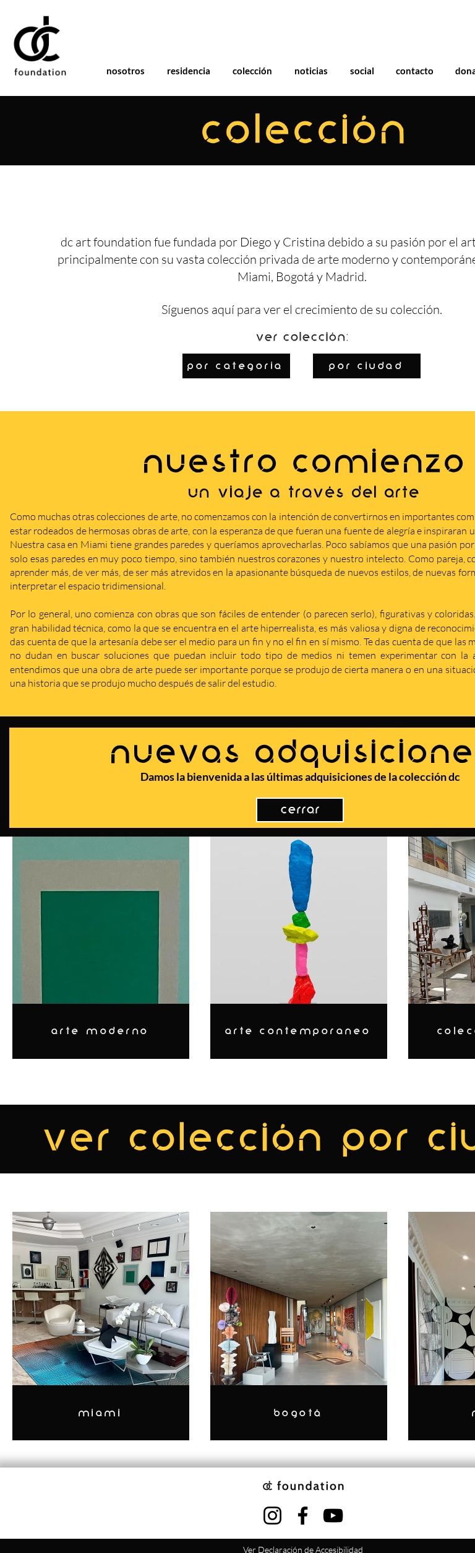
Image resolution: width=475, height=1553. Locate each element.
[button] (300, 976)
